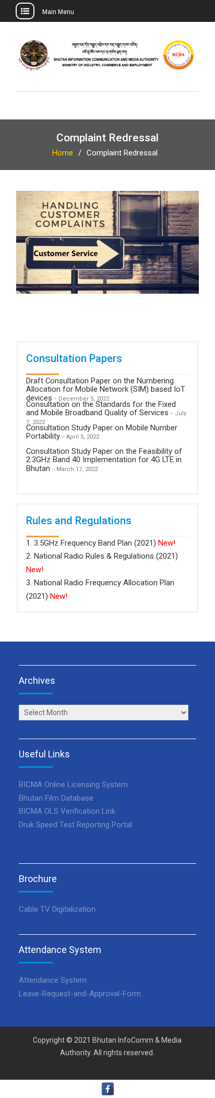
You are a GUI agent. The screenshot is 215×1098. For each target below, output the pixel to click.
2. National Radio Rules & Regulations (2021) (102, 556)
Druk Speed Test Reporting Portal (75, 824)
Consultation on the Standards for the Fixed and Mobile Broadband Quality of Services (101, 408)
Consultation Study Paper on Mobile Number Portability (101, 432)
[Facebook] (107, 1088)
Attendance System (53, 980)
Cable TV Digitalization (57, 909)
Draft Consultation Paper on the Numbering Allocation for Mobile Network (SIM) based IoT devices (105, 389)
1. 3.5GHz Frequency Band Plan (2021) (91, 543)
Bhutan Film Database (56, 798)
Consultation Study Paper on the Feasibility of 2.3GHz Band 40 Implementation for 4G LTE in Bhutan (104, 460)
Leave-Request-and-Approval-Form (80, 993)
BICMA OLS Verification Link (67, 811)
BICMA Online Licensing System (73, 784)
